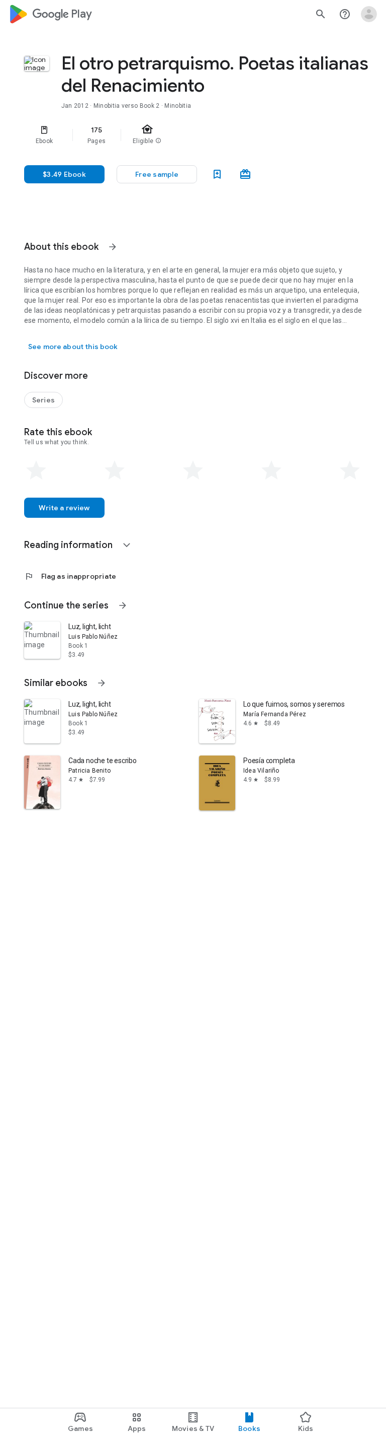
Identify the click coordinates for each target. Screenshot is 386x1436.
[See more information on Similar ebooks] (101, 683)
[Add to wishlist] (217, 174)
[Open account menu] (369, 14)
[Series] (43, 399)
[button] (157, 174)
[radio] (36, 470)
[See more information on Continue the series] (123, 605)
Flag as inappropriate (70, 576)
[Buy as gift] (245, 174)
